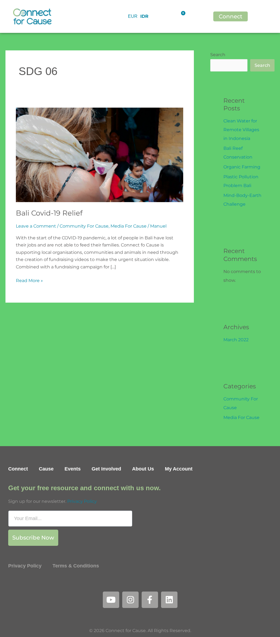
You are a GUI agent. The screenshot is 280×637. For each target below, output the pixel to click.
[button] (269, 16)
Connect (18, 469)
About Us (143, 469)
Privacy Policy (82, 501)
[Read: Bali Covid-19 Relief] (99, 154)
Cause (46, 469)
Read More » (29, 280)
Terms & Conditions (75, 566)
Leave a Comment (36, 226)
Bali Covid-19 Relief (49, 213)
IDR (144, 16)
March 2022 (236, 339)
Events (73, 469)
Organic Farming (241, 167)
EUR (133, 16)
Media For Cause (128, 226)
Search (217, 54)
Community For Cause (84, 226)
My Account (178, 469)
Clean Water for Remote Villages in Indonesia (241, 129)
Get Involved (106, 469)
